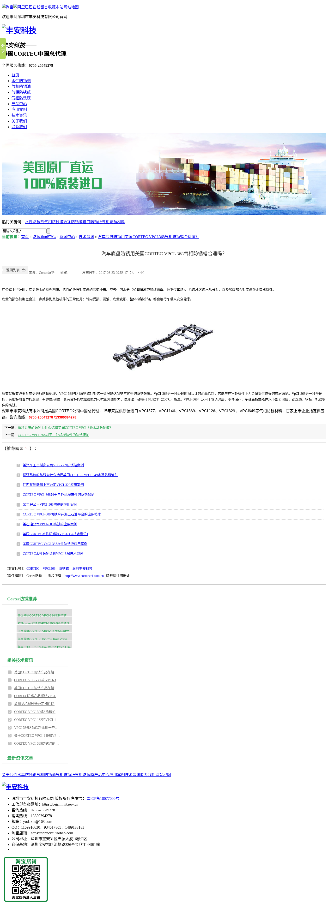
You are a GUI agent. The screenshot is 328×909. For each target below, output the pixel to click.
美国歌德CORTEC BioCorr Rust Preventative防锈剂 (51, 639)
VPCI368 (49, 568)
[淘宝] (7, 7)
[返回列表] (15, 273)
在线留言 (40, 7)
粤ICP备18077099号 (102, 798)
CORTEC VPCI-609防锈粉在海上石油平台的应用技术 (62, 514)
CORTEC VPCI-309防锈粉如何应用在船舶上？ (37, 712)
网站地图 (71, 7)
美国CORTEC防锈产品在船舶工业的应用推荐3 (37, 688)
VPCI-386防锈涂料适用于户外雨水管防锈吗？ (37, 728)
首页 (15, 75)
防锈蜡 (64, 568)
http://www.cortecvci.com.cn (84, 576)
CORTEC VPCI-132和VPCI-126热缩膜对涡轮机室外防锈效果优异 (37, 720)
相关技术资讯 (20, 660)
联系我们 (19, 127)
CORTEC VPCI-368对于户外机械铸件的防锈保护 (53, 435)
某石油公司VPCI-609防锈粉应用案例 (50, 524)
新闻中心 (67, 237)
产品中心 (19, 104)
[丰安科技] (19, 30)
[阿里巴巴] (23, 7)
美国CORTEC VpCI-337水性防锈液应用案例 (55, 544)
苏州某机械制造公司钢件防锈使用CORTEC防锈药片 (37, 704)
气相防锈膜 (21, 98)
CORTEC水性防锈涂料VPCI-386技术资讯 (53, 554)
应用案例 (19, 110)
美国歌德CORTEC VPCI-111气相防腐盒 (43, 631)
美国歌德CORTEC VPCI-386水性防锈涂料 (45, 615)
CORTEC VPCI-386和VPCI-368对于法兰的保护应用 (37, 680)
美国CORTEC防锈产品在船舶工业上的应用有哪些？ (37, 672)
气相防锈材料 (113, 222)
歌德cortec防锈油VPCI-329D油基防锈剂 (43, 623)
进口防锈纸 (92, 222)
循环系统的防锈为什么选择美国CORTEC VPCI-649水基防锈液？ (65, 428)
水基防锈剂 (26, 775)
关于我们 (19, 121)
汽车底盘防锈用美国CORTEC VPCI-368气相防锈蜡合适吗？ (148, 237)
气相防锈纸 (21, 92)
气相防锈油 (21, 86)
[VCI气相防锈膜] (164, 174)
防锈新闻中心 (44, 237)
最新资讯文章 (20, 758)
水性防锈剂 (21, 81)
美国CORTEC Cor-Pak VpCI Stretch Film (44, 647)
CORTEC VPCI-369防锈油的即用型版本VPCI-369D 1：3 (37, 743)
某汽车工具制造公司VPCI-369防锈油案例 (53, 465)
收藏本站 (55, 7)
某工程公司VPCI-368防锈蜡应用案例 (50, 504)
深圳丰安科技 (82, 568)
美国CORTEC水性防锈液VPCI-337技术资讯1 (55, 534)
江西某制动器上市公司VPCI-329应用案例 (53, 485)
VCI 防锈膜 (73, 222)
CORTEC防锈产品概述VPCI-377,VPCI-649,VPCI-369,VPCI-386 (37, 696)
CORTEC (32, 568)
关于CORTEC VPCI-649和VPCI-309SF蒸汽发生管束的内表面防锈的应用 (37, 735)
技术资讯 (19, 115)
